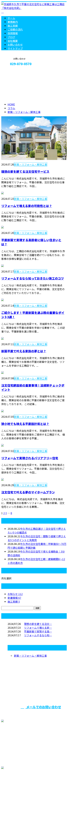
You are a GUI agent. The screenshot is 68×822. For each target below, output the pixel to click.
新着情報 (14, 598)
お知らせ (15, 594)
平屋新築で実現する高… (38, 631)
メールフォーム (12, 71)
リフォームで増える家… (38, 627)
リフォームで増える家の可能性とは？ (26, 206)
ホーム (11, 18)
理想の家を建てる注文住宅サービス (25, 171)
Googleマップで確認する (16, 788)
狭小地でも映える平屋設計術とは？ (25, 424)
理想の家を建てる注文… (38, 624)
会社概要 (13, 41)
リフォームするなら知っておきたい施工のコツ (32, 278)
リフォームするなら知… (38, 635)
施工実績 (13, 26)
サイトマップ (15, 48)
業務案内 (13, 22)
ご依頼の (15, 29)
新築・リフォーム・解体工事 (24, 112)
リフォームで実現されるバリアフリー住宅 (29, 458)
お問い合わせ (15, 44)
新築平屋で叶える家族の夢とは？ (23, 351)
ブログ (11, 37)
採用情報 (13, 33)
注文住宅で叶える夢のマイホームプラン (28, 492)
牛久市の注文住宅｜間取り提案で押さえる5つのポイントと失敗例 (37, 538)
